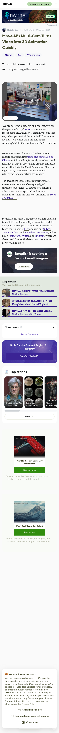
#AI (19, 54)
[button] (29, 101)
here (26, 229)
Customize (31, 722)
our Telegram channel (36, 232)
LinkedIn (39, 235)
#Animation (33, 54)
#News (8, 54)
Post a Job (29, 532)
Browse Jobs (29, 470)
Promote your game (39, 4)
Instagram (14, 235)
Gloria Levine (12, 30)
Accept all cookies (31, 709)
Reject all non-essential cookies (31, 716)
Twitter (25, 235)
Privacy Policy (29, 704)
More (27, 416)
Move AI (29, 129)
